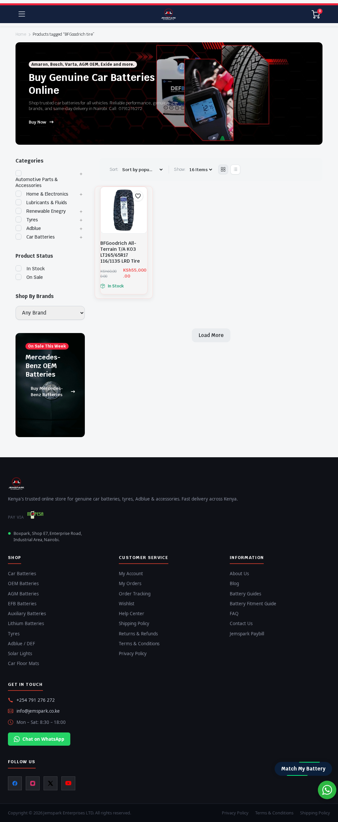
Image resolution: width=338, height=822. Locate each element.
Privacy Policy (133, 653)
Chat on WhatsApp (43, 739)
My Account (131, 574)
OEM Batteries (23, 583)
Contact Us (241, 623)
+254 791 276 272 (36, 700)
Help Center (131, 613)
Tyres (32, 220)
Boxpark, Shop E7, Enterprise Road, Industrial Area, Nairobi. (48, 536)
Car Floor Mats (23, 663)
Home (21, 34)
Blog (234, 583)
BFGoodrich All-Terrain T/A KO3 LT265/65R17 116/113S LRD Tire (120, 252)
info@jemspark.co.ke (38, 711)
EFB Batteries (22, 604)
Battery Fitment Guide (253, 604)
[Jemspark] (168, 14)
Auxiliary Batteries (27, 613)
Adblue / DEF (21, 644)
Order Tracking (135, 594)
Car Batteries (40, 237)
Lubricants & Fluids (46, 202)
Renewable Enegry (46, 211)
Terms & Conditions (139, 644)
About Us (239, 574)
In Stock (35, 269)
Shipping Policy (134, 623)
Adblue (33, 228)
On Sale (34, 277)
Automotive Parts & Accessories (37, 182)
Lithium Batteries (26, 623)
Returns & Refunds (138, 634)
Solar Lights (20, 653)
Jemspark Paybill (247, 634)
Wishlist (126, 604)
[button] (138, 196)
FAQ (234, 613)
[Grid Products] (223, 169)
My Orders (130, 583)
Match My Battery (303, 769)
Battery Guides (245, 594)
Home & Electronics (47, 194)
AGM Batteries (23, 594)
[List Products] (235, 169)
